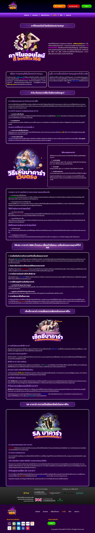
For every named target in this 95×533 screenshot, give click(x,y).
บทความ (68, 15)
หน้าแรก (26, 15)
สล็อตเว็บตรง (45, 15)
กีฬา (61, 15)
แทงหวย (35, 15)
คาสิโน (55, 15)
